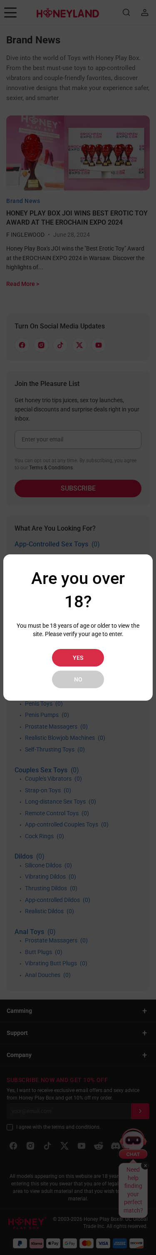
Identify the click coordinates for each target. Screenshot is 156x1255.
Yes (78, 657)
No (78, 679)
